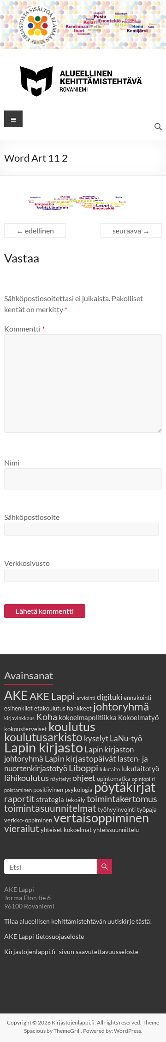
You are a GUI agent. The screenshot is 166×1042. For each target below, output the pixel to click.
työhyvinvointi (117, 809)
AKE (16, 695)
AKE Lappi (52, 696)
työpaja (147, 809)
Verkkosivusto (27, 563)
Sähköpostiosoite (31, 516)
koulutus (71, 726)
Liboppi (83, 767)
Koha (46, 716)
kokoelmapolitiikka (88, 717)
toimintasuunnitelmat (50, 808)
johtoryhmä (121, 706)
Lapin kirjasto (43, 747)
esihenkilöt (18, 708)
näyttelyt (60, 779)
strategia (50, 799)
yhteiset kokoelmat (66, 829)
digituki (109, 697)
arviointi (86, 698)
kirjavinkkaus (19, 718)
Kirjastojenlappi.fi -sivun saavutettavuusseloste (71, 951)
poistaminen (18, 790)
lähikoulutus (26, 778)
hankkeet (79, 708)
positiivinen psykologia (63, 789)
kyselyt (96, 738)
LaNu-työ (126, 738)
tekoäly (75, 799)
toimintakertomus (122, 798)
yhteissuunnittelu (116, 829)
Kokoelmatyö (138, 717)
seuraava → (131, 230)
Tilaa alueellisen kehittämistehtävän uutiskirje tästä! (78, 921)
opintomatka (113, 778)
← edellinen (35, 230)
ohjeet (83, 778)
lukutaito (110, 769)
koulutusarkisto (43, 737)
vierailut (21, 828)
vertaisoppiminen (101, 817)
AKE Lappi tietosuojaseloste (44, 936)
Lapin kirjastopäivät (80, 758)
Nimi (11, 462)
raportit (19, 798)
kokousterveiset (25, 729)
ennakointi (137, 697)
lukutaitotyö (140, 768)
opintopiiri (143, 779)
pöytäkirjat (124, 787)
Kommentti (24, 328)
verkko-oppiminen (28, 820)
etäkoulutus (49, 708)
